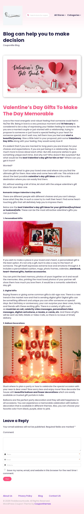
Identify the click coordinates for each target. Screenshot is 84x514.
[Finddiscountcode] (13, 15)
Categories (73, 15)
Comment (8, 432)
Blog (40, 495)
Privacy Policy (25, 495)
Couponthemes (43, 503)
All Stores (59, 15)
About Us (7, 495)
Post (7, 479)
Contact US (55, 495)
